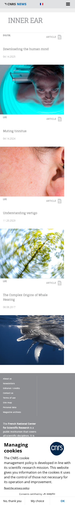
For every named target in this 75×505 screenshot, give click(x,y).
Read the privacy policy (16, 488)
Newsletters (9, 383)
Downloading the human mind (26, 49)
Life (5, 117)
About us (7, 378)
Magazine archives (12, 412)
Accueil (20, 4)
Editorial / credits (11, 388)
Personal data (9, 407)
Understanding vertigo (20, 213)
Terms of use (9, 397)
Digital (7, 35)
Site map (7, 402)
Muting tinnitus (15, 131)
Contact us (8, 393)
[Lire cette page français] (41, 4)
